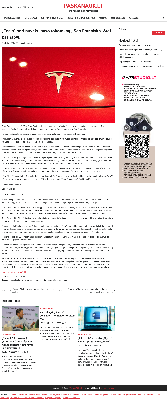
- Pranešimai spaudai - (19, 397)
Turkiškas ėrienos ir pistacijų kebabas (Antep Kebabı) (140, 49)
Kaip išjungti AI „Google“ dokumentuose (135, 61)
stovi (59, 280)
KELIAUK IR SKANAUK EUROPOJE (81, 18)
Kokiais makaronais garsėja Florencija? (135, 45)
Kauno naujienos (36, 397)
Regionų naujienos (53, 397)
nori (24, 280)
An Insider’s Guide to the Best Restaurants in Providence (141, 66)
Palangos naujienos (71, 397)
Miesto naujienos (101, 395)
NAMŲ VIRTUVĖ (30, 18)
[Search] (163, 18)
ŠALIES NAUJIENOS (12, 18)
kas (19, 280)
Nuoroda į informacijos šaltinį (14, 272)
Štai (54, 280)
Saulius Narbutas (117, 395)
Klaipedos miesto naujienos (80, 395)
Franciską (13, 280)
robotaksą (38, 280)
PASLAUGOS (134, 18)
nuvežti (30, 280)
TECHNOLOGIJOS (118, 18)
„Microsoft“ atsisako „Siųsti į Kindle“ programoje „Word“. (95, 340)
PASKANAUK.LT (83, 5)
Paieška (122, 29)
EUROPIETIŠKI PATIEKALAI (52, 18)
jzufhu (29, 43)
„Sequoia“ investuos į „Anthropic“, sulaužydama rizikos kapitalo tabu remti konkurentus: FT (17, 343)
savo (50, 280)
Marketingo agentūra (18, 395)
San (45, 280)
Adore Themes (107, 388)
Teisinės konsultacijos (37, 395)
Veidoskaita (148, 395)
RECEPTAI (103, 18)
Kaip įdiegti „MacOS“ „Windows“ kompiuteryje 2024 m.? (57, 315)
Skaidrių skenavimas (58, 395)
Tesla (65, 280)
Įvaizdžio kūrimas (133, 395)
